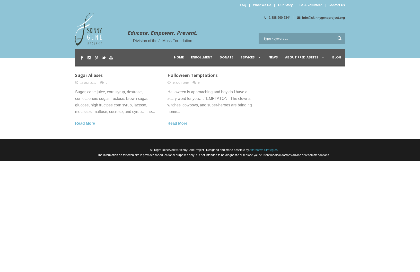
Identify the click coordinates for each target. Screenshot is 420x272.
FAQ (243, 5)
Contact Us (337, 5)
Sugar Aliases (89, 75)
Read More (85, 123)
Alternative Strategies (263, 150)
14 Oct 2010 (88, 82)
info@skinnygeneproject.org (323, 17)
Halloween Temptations (192, 75)
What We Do (262, 5)
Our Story (285, 5)
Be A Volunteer (310, 5)
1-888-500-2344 (279, 17)
